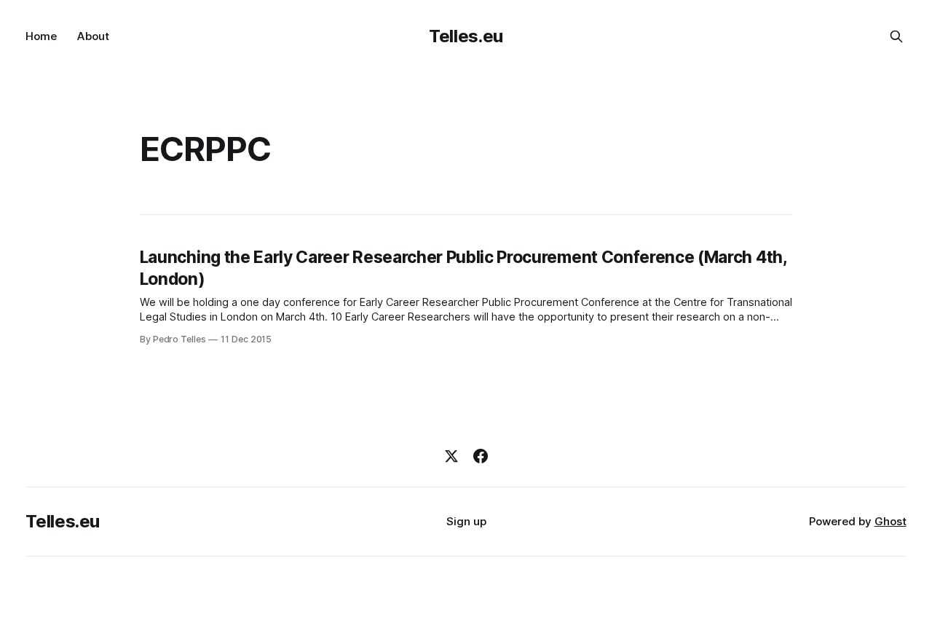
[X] (451, 456)
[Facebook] (480, 456)
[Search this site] (896, 36)
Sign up (466, 521)
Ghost (890, 521)
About (93, 36)
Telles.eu (466, 36)
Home (41, 36)
